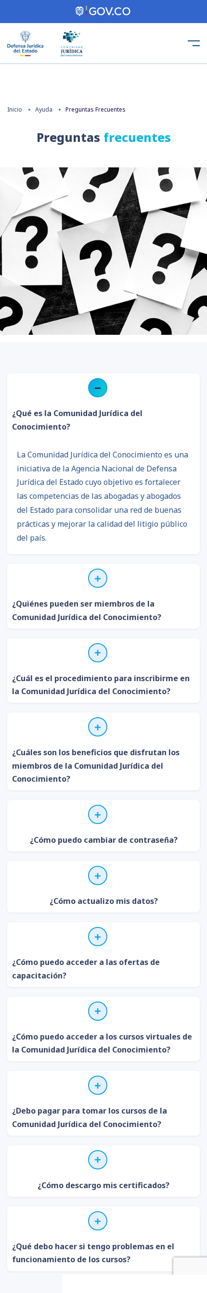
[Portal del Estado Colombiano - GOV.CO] (103, 11)
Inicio (14, 109)
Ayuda (43, 109)
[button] (103, 405)
